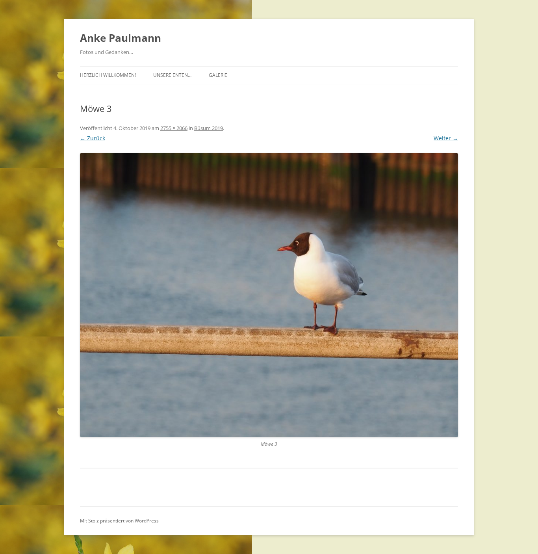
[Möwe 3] (269, 295)
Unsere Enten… (172, 75)
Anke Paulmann (120, 38)
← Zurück (92, 138)
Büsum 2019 (208, 128)
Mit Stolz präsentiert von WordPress (119, 520)
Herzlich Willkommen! (108, 75)
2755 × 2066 (173, 128)
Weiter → (446, 138)
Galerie (218, 75)
